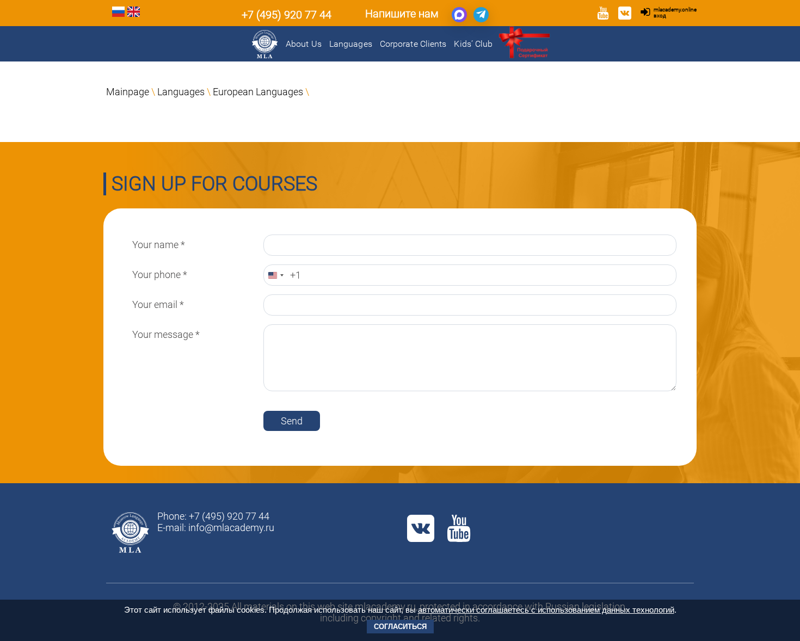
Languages (350, 44)
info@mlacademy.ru (231, 527)
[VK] (624, 14)
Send (292, 421)
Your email (158, 304)
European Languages (258, 91)
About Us (304, 44)
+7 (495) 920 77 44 (286, 14)
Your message (166, 334)
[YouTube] (603, 14)
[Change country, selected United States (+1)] (275, 275)
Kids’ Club (473, 44)
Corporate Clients (413, 44)
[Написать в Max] (459, 14)
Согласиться (400, 626)
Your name (158, 244)
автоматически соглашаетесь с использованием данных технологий (546, 609)
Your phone (159, 274)
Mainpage (127, 91)
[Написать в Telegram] (481, 14)
